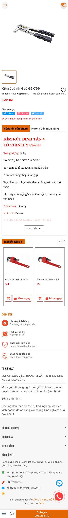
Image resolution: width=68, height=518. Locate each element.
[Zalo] (59, 483)
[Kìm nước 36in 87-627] (18, 262)
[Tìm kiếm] (54, 5)
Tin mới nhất (8, 368)
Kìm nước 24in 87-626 (48, 279)
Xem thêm (33, 228)
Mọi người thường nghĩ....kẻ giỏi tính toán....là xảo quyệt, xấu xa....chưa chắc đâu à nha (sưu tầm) (32, 389)
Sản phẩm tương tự (13, 241)
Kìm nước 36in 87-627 (16, 279)
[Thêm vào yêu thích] (64, 90)
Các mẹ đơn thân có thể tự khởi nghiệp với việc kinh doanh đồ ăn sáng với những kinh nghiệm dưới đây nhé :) (34, 410)
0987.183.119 (14, 482)
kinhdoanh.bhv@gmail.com (23, 487)
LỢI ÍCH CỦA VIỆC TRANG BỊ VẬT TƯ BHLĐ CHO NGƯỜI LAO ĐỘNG (32, 377)
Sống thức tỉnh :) (12, 398)
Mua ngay (24, 298)
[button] (64, 241)
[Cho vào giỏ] (8, 298)
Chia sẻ (10, 113)
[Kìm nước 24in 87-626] (50, 262)
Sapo (41, 503)
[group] (34, 34)
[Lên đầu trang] (59, 475)
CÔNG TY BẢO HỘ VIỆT (45, 499)
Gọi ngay (42, 514)
